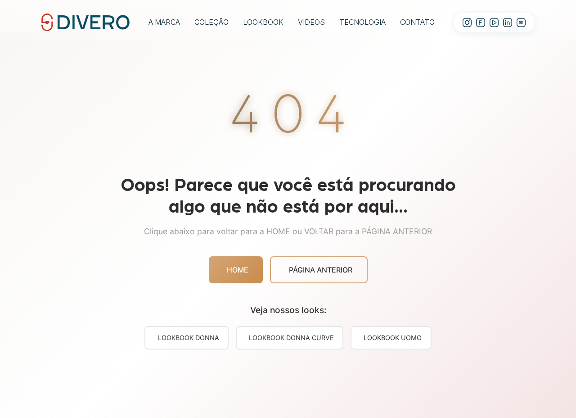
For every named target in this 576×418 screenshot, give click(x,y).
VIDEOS (311, 22)
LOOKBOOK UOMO (393, 337)
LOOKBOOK (263, 22)
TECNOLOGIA (362, 22)
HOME (237, 269)
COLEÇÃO (211, 22)
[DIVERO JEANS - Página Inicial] (85, 21)
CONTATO (417, 22)
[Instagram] (467, 22)
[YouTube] (494, 22)
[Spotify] (521, 22)
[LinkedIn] (507, 22)
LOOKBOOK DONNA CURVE (291, 337)
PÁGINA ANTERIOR (320, 269)
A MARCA (164, 22)
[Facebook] (480, 22)
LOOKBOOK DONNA (188, 337)
